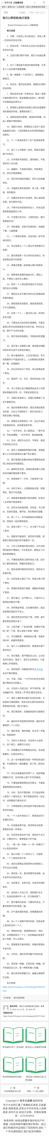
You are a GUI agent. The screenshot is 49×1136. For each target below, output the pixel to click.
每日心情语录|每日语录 (35, 7)
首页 (3, 7)
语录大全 (11, 7)
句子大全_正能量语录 (13, 2)
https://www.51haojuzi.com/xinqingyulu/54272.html (24, 1016)
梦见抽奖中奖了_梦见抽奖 (13, 1047)
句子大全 (38, 669)
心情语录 (20, 7)
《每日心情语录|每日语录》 (30, 1006)
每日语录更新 (19, 998)
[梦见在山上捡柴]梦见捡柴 (35, 1047)
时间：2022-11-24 (37, 12)
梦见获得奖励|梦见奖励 (12, 1077)
